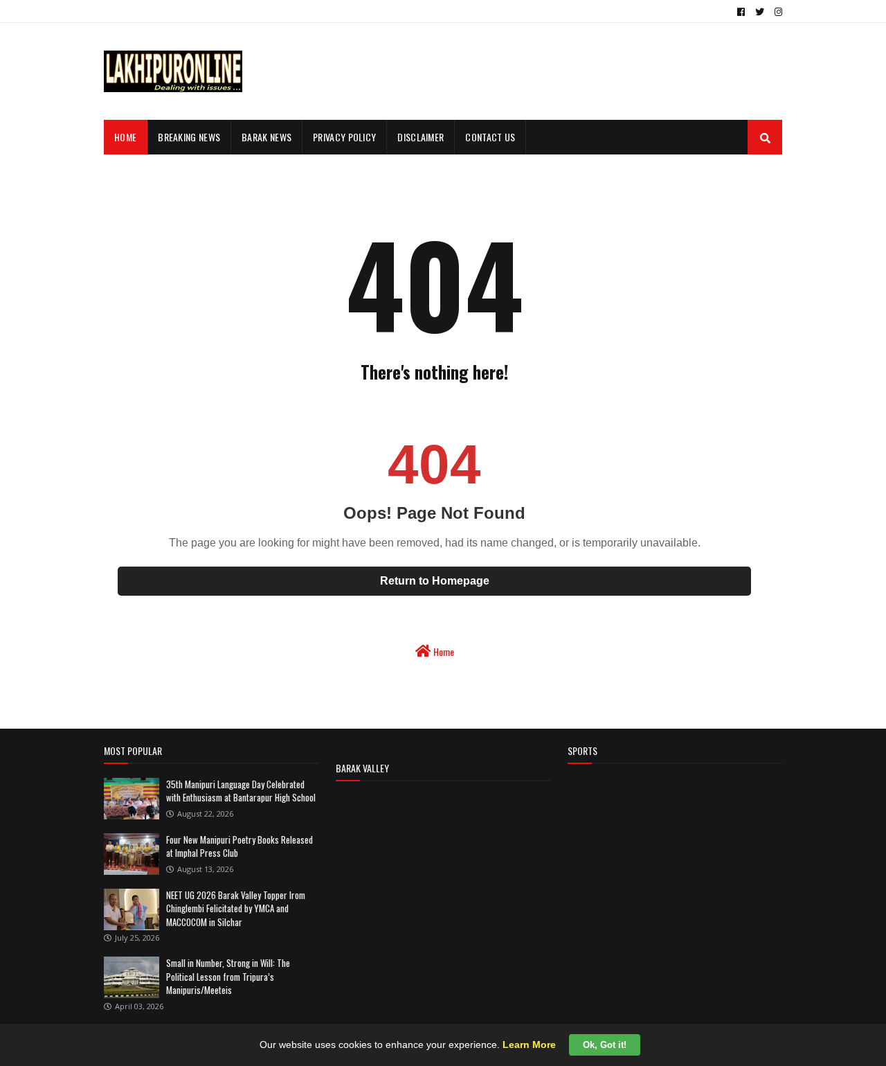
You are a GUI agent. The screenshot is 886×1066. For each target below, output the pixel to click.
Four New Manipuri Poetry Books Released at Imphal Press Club (239, 846)
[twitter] (760, 12)
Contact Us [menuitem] (490, 137)
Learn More (529, 1044)
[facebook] (741, 12)
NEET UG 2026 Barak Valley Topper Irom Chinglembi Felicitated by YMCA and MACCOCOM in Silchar (235, 908)
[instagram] (776, 12)
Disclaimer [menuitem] (420, 137)
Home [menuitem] (125, 137)
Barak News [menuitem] (266, 137)
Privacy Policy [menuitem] (344, 137)
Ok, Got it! (604, 1045)
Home (442, 651)
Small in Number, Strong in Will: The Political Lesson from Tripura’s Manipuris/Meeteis (228, 976)
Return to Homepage (434, 581)
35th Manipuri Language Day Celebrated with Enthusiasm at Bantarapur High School (241, 791)
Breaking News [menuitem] (189, 137)
